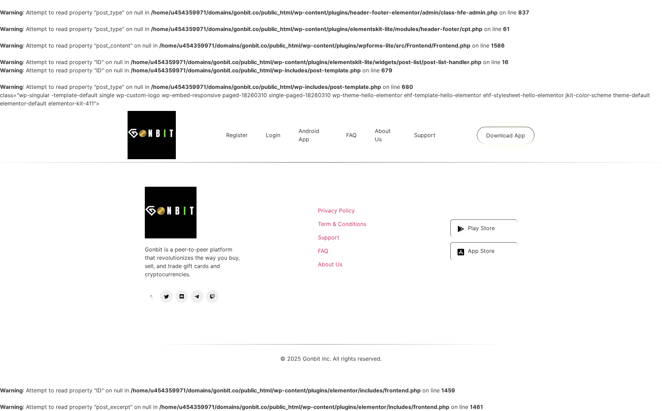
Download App (505, 135)
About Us (383, 135)
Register (237, 135)
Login (273, 135)
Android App (309, 135)
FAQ (351, 135)
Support (424, 135)
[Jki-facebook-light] (151, 296)
